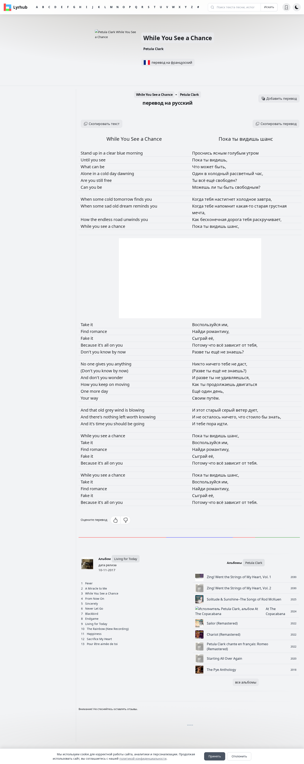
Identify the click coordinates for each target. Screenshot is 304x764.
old (116, 206)
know (106, 352)
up (96, 153)
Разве (198, 352)
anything (123, 364)
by (114, 352)
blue (121, 153)
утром (253, 153)
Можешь (201, 187)
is (127, 410)
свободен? (226, 180)
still (100, 180)
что (212, 345)
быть (229, 187)
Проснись (202, 153)
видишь (218, 226)
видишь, (218, 160)
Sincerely (91, 603)
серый (229, 410)
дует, (253, 410)
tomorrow (124, 199)
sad (109, 206)
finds (139, 199)
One (85, 391)
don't (94, 377)
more (95, 391)
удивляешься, (235, 377)
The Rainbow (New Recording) (108, 629)
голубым (237, 153)
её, (211, 338)
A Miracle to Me (96, 588)
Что (196, 166)
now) (123, 371)
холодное (246, 199)
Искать (269, 7)
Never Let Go (94, 608)
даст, (242, 364)
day (113, 173)
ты (206, 160)
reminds (141, 206)
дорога (235, 219)
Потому (200, 345)
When (87, 199)
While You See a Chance (177, 38)
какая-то (245, 206)
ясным (220, 153)
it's (101, 345)
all (107, 345)
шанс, (233, 226)
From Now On (94, 599)
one (91, 364)
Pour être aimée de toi (102, 644)
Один (198, 173)
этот (201, 410)
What (86, 166)
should (121, 423)
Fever (89, 583)
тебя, (252, 345)
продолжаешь (221, 384)
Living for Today (125, 559)
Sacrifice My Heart (99, 639)
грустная (278, 206)
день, (218, 391)
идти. (222, 423)
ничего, (230, 417)
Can (85, 187)
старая (261, 206)
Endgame (91, 619)
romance (98, 331)
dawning (125, 173)
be (102, 166)
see (102, 160)
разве (202, 377)
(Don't (87, 371)
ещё (211, 180)
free (108, 180)
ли (214, 187)
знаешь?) (237, 371)
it (91, 324)
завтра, (264, 199)
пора (211, 423)
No (84, 364)
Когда (198, 199)
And (85, 377)
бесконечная (213, 219)
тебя (210, 199)
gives (101, 364)
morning (134, 153)
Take (85, 324)
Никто (199, 364)
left (123, 417)
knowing (147, 417)
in (101, 153)
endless (106, 219)
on (113, 345)
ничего (213, 364)
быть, (220, 166)
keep (104, 384)
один (207, 391)
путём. (213, 398)
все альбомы (245, 682)
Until (86, 160)
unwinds (132, 219)
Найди (199, 331)
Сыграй (200, 338)
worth (133, 417)
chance (118, 226)
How (86, 219)
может (208, 166)
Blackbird (91, 614)
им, (224, 324)
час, (259, 173)
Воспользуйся (206, 324)
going (138, 423)
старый (214, 410)
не (223, 352)
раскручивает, (267, 219)
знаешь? (235, 352)
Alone (87, 173)
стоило (254, 417)
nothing (111, 417)
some (99, 199)
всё (202, 180)
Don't (86, 352)
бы (265, 417)
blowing (136, 410)
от (244, 345)
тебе (210, 206)
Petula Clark (153, 49)
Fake (86, 338)
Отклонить (239, 756)
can (96, 166)
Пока (197, 160)
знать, (274, 417)
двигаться (246, 384)
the (94, 219)
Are (84, 180)
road (118, 219)
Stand (87, 153)
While (86, 226)
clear (112, 153)
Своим (199, 398)
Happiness (94, 634)
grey (110, 410)
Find (85, 331)
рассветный (242, 173)
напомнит (225, 206)
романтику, (217, 331)
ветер (242, 410)
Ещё (196, 391)
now (121, 352)
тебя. (252, 463)
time (100, 423)
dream (126, 206)
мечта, (198, 212)
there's (96, 417)
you (95, 160)
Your (85, 398)
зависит (233, 345)
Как (196, 219)
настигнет (225, 199)
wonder (115, 377)
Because (89, 345)
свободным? (247, 187)
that (93, 410)
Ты (195, 180)
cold (105, 173)
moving (122, 384)
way (94, 398)
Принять (214, 756)
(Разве (199, 371)
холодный (219, 173)
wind (120, 410)
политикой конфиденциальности (142, 758)
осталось (212, 417)
